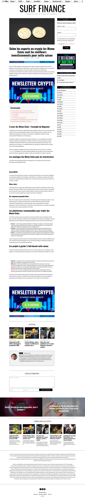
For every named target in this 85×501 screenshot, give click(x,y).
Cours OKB (59, 127)
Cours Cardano (59, 108)
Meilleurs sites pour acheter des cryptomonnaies (66, 75)
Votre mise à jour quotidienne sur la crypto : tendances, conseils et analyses (47, 344)
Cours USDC (59, 131)
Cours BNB (59, 99)
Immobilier (37, 1)
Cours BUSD (59, 134)
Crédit (20, 1)
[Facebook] (2, 1)
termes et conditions (69, 44)
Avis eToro (59, 78)
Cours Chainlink (60, 115)
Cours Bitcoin (59, 92)
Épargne (67, 1)
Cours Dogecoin (60, 102)
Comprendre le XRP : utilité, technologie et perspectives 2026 (15, 343)
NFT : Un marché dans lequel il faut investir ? (65, 82)
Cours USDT (59, 129)
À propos (35, 494)
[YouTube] (44, 489)
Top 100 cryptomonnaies (61, 90)
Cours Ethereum (60, 95)
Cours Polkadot (60, 118)
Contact (50, 494)
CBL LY (42, 496)
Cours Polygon (59, 113)
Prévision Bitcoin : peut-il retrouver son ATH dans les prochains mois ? (32, 343)
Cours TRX (59, 125)
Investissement (57, 1)
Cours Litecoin (59, 122)
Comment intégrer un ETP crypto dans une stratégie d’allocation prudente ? (55, 437)
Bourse (12, 1)
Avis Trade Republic (60, 80)
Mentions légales (43, 494)
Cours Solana (59, 97)
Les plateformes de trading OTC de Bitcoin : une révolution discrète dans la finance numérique (69, 438)
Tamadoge (11, 151)
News (6, 1)
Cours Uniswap (59, 120)
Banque (46, 1)
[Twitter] (4, 1)
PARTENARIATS (42, 492)
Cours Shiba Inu (60, 104)
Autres (76, 1)
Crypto (28, 1)
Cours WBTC (59, 136)
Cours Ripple (59, 106)
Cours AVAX (59, 111)
